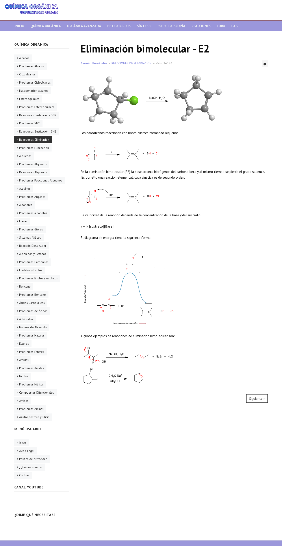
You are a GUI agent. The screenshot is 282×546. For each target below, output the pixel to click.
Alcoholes (25, 205)
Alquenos (25, 156)
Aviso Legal (26, 451)
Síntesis (144, 26)
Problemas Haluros (32, 335)
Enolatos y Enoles (30, 270)
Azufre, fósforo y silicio (34, 417)
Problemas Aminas (31, 409)
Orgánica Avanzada (84, 26)
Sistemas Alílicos (30, 237)
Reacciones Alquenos (33, 172)
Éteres (23, 221)
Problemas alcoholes (33, 213)
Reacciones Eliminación (34, 140)
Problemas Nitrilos (31, 384)
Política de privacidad (33, 459)
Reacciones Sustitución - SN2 (37, 115)
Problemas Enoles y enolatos (38, 278)
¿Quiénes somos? (30, 467)
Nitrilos (23, 376)
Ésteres (24, 344)
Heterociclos (119, 26)
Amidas (24, 360)
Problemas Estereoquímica (36, 107)
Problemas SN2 (29, 123)
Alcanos (24, 58)
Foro (221, 26)
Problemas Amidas (31, 368)
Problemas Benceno (32, 295)
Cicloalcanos (27, 74)
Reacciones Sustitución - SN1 (37, 131)
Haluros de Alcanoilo (33, 327)
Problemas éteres (31, 229)
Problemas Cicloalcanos (35, 82)
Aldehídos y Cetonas (32, 254)
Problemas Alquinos (32, 197)
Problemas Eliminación (34, 148)
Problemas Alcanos (32, 66)
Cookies (24, 475)
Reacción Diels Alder (32, 246)
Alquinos (24, 189)
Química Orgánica (45, 26)
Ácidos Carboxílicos (32, 303)
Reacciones (201, 26)
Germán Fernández (93, 63)
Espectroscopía (171, 26)
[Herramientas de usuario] (265, 63)
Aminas (23, 401)
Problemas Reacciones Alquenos (40, 180)
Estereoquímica (29, 99)
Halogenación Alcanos (33, 91)
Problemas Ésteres (31, 352)
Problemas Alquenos (33, 164)
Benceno (25, 286)
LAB (234, 26)
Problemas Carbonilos (33, 262)
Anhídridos (26, 319)
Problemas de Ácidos (33, 311)
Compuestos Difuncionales (36, 393)
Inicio (19, 26)
